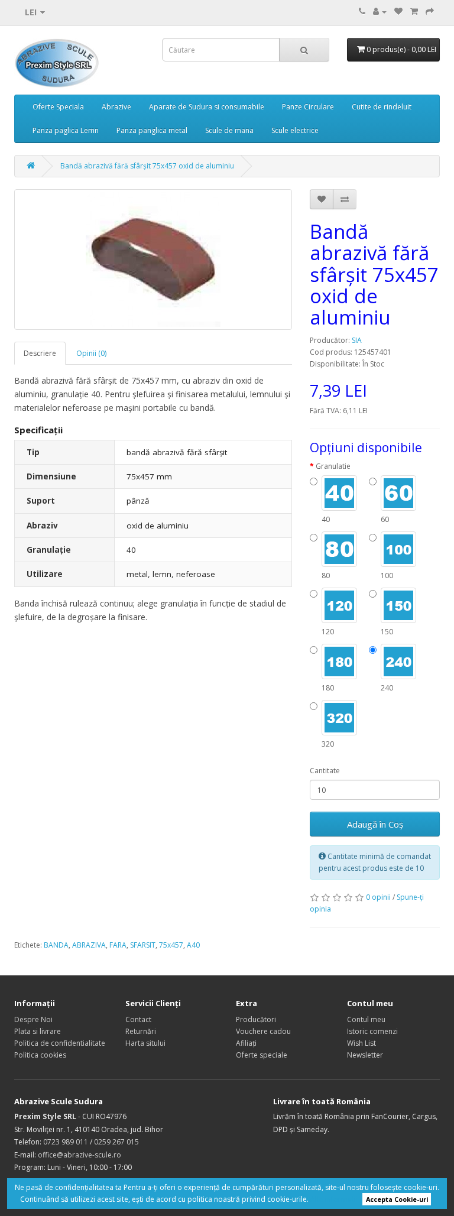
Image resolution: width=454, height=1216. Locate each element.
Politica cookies (40, 1055)
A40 (193, 945)
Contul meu (366, 1019)
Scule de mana (229, 130)
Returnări (140, 1031)
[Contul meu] (380, 12)
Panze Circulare (308, 107)
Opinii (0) (91, 353)
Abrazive (116, 107)
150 (387, 632)
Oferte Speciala (58, 107)
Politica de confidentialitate (59, 1043)
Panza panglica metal (151, 130)
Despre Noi (33, 1019)
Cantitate (325, 771)
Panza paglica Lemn (66, 130)
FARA (118, 945)
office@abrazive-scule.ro (79, 1155)
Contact (138, 1019)
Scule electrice (295, 130)
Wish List (361, 1043)
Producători (256, 1019)
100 (387, 575)
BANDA (56, 945)
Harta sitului (145, 1043)
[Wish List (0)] (398, 12)
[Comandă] (430, 12)
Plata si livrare (37, 1031)
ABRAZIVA (89, 945)
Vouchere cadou (263, 1031)
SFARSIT (142, 945)
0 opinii (378, 897)
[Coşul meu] (414, 12)
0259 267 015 (116, 1142)
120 (328, 632)
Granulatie (333, 466)
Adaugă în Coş (375, 824)
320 (328, 744)
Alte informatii (334, 1199)
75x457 (171, 945)
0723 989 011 (65, 1142)
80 (326, 575)
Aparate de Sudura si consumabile (206, 107)
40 (326, 519)
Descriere (40, 353)
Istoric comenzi (372, 1031)
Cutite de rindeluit (381, 107)
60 (385, 519)
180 (328, 688)
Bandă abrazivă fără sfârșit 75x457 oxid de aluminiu (147, 166)
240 (387, 688)
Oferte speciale (261, 1055)
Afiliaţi (246, 1043)
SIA (357, 340)
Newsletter (365, 1055)
